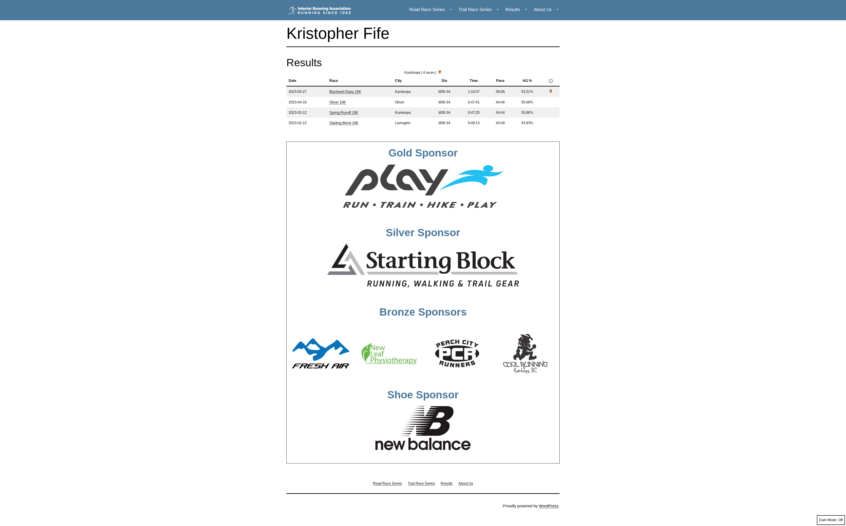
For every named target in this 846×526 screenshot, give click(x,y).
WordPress (548, 506)
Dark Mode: (828, 520)
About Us (543, 9)
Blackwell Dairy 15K (345, 92)
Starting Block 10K (343, 123)
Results (512, 9)
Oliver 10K (337, 102)
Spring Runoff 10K (343, 112)
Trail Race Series (475, 9)
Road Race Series (427, 9)
